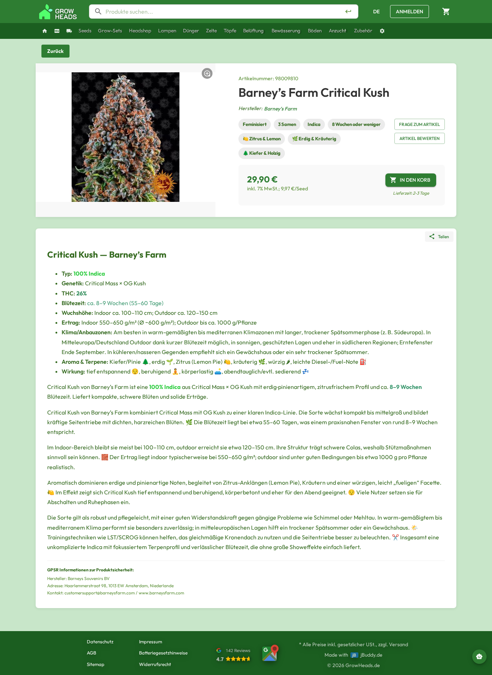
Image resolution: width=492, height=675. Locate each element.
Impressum (150, 641)
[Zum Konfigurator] (382, 31)
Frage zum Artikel (419, 124)
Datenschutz (100, 641)
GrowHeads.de (362, 665)
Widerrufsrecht (155, 664)
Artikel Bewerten (419, 138)
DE (376, 11)
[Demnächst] (69, 31)
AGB (91, 653)
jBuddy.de (372, 655)
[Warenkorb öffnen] (446, 11)
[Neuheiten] (57, 31)
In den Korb (415, 180)
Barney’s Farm (280, 108)
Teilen (443, 236)
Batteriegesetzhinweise (163, 653)
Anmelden (409, 11)
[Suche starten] (348, 11)
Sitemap (95, 664)
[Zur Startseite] (58, 12)
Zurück (55, 51)
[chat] (479, 656)
